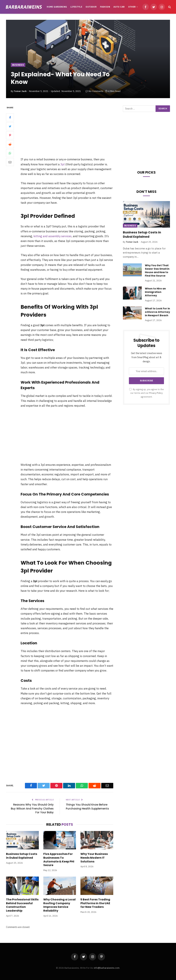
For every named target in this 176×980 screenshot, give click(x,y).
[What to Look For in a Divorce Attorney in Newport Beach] (132, 313)
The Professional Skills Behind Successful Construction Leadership (22, 905)
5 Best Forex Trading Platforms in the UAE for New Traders (95, 903)
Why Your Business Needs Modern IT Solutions (94, 857)
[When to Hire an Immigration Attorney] (132, 293)
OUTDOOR (91, 6)
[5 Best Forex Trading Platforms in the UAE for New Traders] (96, 886)
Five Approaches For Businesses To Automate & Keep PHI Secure (58, 859)
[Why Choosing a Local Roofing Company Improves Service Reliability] (59, 886)
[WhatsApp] (10, 153)
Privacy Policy (156, 393)
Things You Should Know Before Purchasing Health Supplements (87, 806)
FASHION (105, 6)
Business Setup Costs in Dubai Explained (21, 856)
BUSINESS (18, 65)
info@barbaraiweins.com (106, 967)
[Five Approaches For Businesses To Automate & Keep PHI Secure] (59, 840)
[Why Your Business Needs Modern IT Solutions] (96, 840)
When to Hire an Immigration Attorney (155, 292)
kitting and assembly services (53, 236)
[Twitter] (10, 126)
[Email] (10, 162)
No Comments (96, 91)
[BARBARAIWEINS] (23, 6)
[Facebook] (10, 117)
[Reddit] (10, 144)
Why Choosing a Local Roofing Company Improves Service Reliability (59, 905)
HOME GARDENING (57, 6)
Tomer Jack (20, 91)
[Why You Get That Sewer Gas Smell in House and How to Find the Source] (132, 269)
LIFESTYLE (76, 6)
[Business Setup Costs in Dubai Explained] (22, 840)
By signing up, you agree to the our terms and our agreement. (147, 393)
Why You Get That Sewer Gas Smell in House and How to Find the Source (157, 270)
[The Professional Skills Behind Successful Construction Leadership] (22, 886)
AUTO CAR (119, 6)
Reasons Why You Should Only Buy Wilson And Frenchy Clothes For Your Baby (32, 808)
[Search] (169, 7)
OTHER (132, 6)
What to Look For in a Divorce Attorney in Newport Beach (157, 312)
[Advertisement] (72, 131)
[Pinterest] (10, 135)
